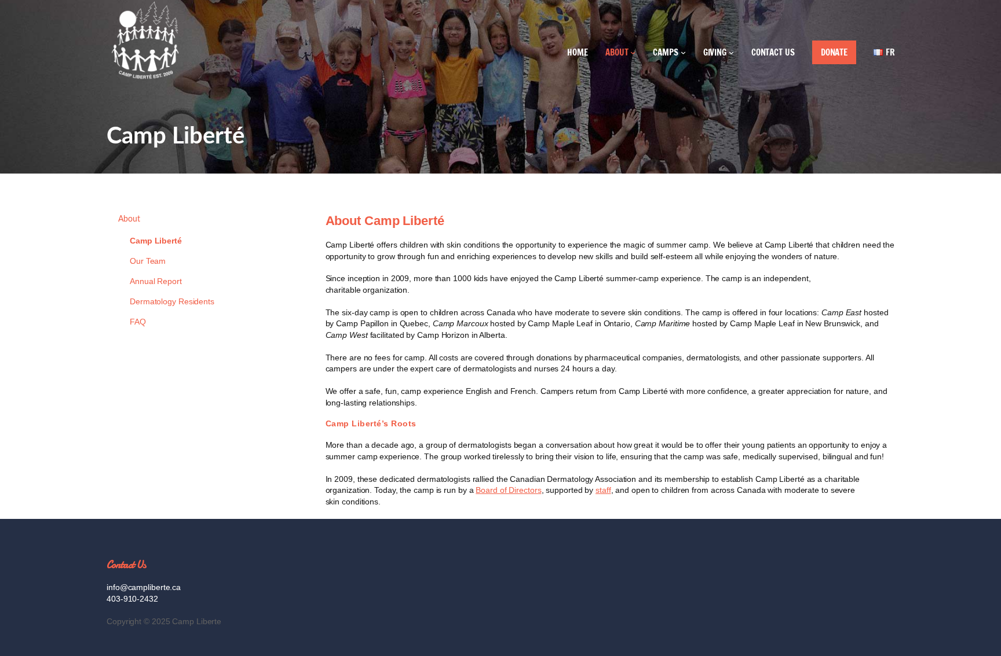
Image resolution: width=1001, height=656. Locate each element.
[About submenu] (632, 52)
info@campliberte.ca (144, 587)
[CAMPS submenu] (683, 52)
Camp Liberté (156, 240)
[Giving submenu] (731, 52)
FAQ (138, 321)
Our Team (148, 261)
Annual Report (156, 281)
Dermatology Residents (172, 301)
